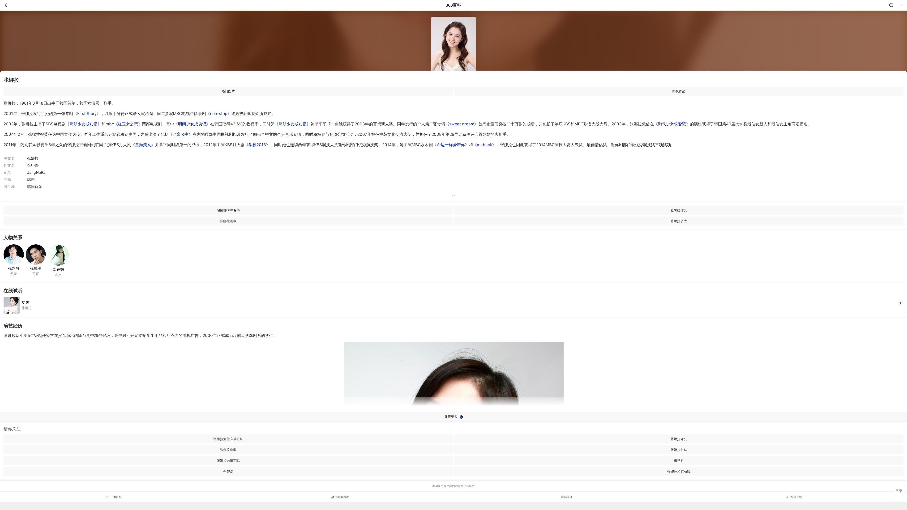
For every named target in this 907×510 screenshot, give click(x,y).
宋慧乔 (679, 461)
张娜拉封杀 (679, 450)
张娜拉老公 (679, 439)
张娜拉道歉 (228, 221)
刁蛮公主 (181, 134)
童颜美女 (143, 144)
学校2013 (257, 144)
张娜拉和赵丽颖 (678, 471)
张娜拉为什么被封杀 (228, 439)
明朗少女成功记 (83, 124)
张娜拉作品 (679, 210)
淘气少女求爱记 (672, 124)
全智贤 (228, 471)
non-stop (218, 113)
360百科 (453, 5)
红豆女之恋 (128, 124)
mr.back (484, 144)
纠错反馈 (796, 497)
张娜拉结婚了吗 (228, 461)
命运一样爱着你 (451, 144)
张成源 (35, 268)
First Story (87, 113)
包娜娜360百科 (228, 210)
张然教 (13, 268)
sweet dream (461, 124)
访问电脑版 (342, 497)
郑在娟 (58, 269)
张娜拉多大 (679, 221)
